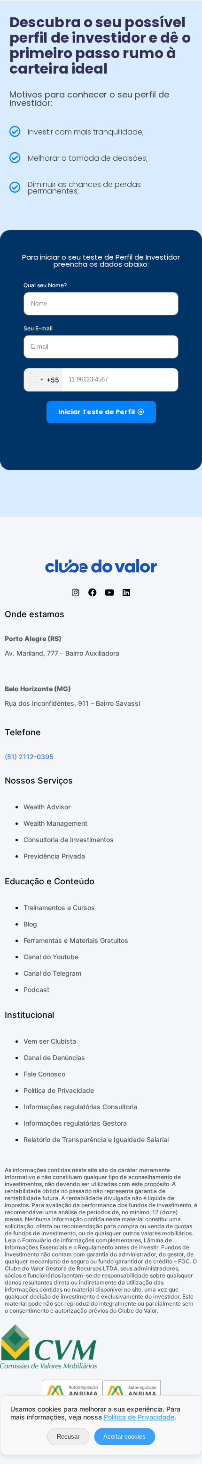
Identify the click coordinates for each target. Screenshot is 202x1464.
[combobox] (43, 379)
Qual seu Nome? (45, 285)
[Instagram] (75, 592)
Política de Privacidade (139, 1417)
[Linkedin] (126, 592)
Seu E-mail (38, 328)
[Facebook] (92, 592)
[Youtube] (109, 592)
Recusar (68, 1436)
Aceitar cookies (124, 1436)
